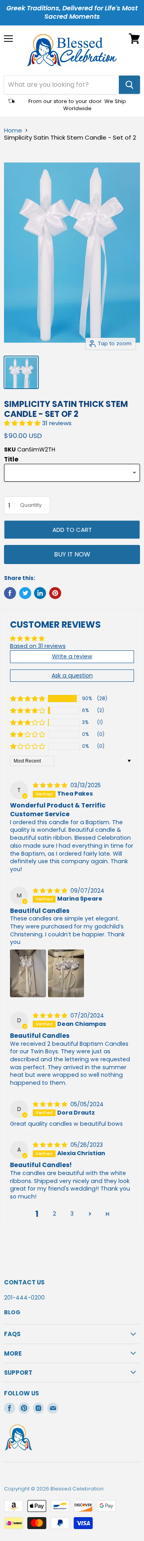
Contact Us (24, 1282)
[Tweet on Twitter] (25, 593)
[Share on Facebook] (10, 593)
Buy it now (72, 554)
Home (13, 130)
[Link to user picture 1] (28, 973)
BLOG (12, 1312)
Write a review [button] (72, 656)
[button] (23, 423)
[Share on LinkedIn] (40, 593)
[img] (51, 785)
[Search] (129, 85)
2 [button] (54, 1214)
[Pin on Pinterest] (55, 593)
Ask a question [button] (72, 675)
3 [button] (72, 1214)
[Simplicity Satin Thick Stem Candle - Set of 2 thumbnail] (21, 372)
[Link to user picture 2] (66, 973)
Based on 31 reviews (38, 646)
